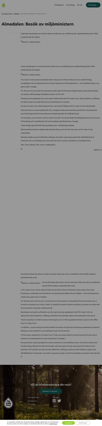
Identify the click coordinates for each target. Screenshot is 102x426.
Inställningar (83, 423)
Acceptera (68, 423)
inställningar (53, 424)
